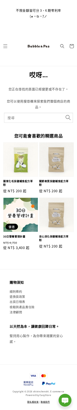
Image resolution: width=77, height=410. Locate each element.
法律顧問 (16, 312)
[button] (5, 46)
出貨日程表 (17, 301)
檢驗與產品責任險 (22, 307)
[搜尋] (68, 117)
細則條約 (16, 291)
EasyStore (45, 395)
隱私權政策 (33, 401)
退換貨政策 (17, 296)
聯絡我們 (45, 401)
